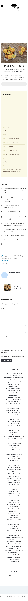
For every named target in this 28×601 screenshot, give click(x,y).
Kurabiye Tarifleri (12, 467)
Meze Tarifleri (12, 485)
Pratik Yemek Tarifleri (12, 504)
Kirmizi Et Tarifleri (12, 458)
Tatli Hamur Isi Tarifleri (13, 541)
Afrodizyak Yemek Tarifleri (13, 373)
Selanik (13, 522)
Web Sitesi (4, 337)
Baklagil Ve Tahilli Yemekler (12, 382)
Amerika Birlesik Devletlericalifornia (13, 377)
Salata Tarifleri (12, 511)
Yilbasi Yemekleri (12, 552)
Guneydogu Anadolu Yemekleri (12, 436)
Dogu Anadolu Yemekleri (13, 417)
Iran (13, 447)
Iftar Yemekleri (12, 445)
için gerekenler (10, 69)
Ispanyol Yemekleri (13, 449)
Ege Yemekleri (13, 423)
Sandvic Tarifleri (12, 513)
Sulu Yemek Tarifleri (12, 530)
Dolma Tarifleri (13, 419)
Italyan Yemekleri (12, 452)
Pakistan (13, 489)
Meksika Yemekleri (13, 480)
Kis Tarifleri (13, 460)
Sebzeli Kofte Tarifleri (13, 520)
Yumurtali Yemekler (12, 557)
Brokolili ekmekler (18, 254)
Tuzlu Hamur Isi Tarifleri (12, 546)
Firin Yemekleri (13, 430)
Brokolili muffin (4, 260)
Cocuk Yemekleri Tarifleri (12, 399)
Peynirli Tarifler (12, 493)
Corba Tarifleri (12, 401)
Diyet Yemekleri (12, 414)
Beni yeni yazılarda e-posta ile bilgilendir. (12, 356)
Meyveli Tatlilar (12, 482)
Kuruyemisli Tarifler (12, 469)
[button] (2, 6)
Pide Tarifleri (12, 495)
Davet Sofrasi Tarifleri (12, 404)
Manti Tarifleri (13, 476)
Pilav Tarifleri (12, 498)
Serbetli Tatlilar (12, 524)
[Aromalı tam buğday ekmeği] (7, 287)
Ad (2, 323)
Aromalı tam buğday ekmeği (17, 287)
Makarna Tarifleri (12, 474)
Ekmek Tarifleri (20, 71)
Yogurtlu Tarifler (12, 555)
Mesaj (2, 308)
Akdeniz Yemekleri (13, 375)
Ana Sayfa (14, 590)
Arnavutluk (13, 379)
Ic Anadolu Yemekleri (13, 443)
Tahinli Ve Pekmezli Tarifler (12, 537)
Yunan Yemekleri (13, 559)
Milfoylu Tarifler (12, 487)
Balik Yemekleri (12, 384)
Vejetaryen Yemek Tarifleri (12, 550)
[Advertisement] (14, 29)
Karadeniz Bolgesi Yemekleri (12, 454)
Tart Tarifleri (12, 539)
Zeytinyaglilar (12, 561)
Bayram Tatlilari (13, 386)
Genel (13, 434)
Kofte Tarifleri (12, 465)
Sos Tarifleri (12, 528)
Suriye (13, 533)
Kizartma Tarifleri (12, 463)
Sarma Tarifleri (13, 517)
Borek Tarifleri (12, 390)
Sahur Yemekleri (12, 509)
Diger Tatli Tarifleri (13, 412)
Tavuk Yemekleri (12, 544)
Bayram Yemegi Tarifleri (12, 388)
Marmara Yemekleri (12, 478)
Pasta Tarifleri (12, 491)
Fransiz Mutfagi (13, 432)
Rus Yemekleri (13, 506)
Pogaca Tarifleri (12, 502)
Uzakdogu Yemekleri (13, 548)
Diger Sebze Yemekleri (12, 410)
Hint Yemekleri (13, 441)
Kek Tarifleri (12, 456)
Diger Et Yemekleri (13, 406)
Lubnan (13, 471)
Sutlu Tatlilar (12, 535)
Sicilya (13, 526)
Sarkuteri (12, 515)
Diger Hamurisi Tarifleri (12, 408)
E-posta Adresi (5, 330)
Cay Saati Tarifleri (12, 395)
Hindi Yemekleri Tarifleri (12, 439)
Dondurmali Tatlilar (13, 421)
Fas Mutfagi (13, 428)
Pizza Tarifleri (12, 500)
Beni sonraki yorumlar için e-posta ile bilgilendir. (11, 351)
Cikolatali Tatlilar (12, 397)
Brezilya (13, 393)
